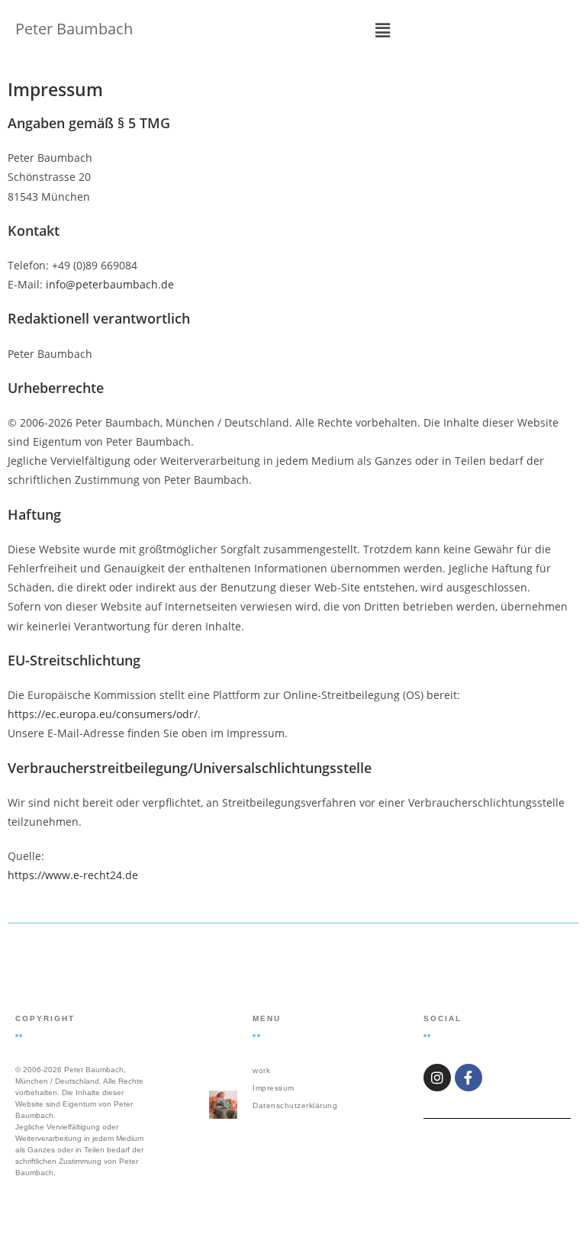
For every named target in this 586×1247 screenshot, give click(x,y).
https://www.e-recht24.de (73, 875)
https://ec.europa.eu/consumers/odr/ (103, 714)
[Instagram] (437, 1077)
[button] (382, 29)
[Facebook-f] (468, 1077)
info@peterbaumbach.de (110, 284)
